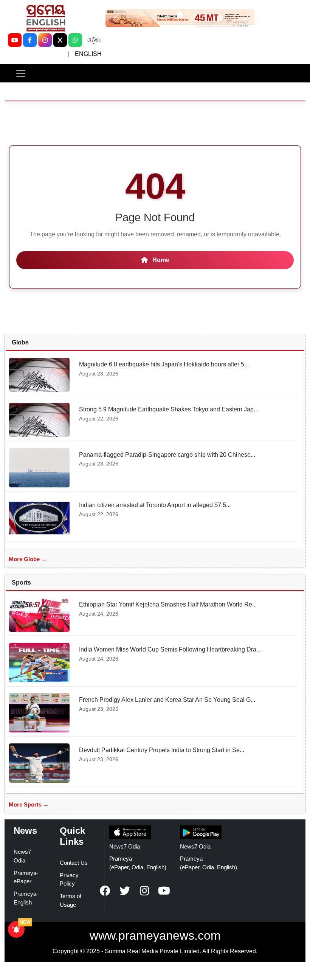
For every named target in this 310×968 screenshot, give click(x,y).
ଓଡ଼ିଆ (94, 40)
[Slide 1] (180, 14)
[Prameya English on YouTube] (164, 891)
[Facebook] (30, 40)
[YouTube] (15, 40)
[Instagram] (45, 40)
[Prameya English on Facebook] (105, 891)
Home (160, 260)
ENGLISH (88, 54)
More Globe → (28, 559)
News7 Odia (124, 846)
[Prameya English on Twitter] (125, 891)
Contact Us (74, 862)
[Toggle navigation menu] (21, 73)
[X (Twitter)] (60, 40)
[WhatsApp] (75, 40)
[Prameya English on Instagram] (144, 891)
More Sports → (29, 804)
